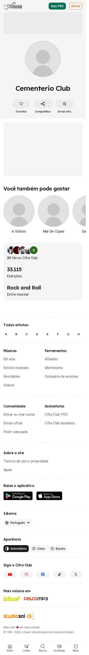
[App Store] (49, 495)
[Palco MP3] (36, 598)
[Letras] (12, 598)
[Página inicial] (13, 6)
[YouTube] (9, 574)
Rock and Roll (24, 287)
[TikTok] (59, 574)
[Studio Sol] (18, 616)
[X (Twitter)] (75, 574)
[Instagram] (26, 574)
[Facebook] (42, 574)
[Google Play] (18, 495)
